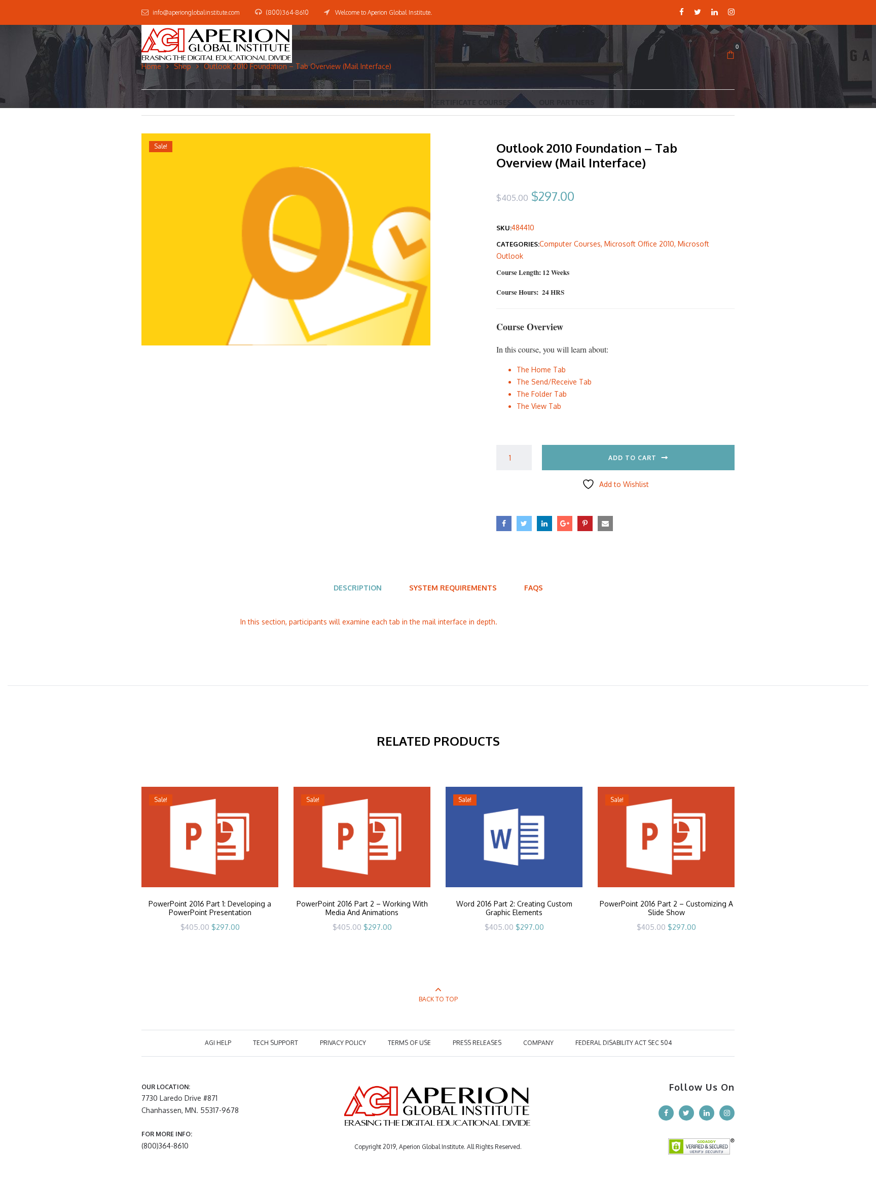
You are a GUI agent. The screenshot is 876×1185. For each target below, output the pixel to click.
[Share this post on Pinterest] (585, 523)
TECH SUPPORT (275, 1043)
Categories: (517, 244)
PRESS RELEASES (477, 1043)
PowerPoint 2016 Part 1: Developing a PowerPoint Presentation (210, 908)
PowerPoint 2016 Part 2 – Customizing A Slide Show (666, 908)
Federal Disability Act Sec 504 (623, 1043)
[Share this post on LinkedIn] (544, 523)
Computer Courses (570, 243)
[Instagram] (731, 12)
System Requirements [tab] (453, 587)
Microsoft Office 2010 (639, 243)
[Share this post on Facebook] (504, 523)
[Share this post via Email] (605, 523)
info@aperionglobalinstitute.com (196, 12)
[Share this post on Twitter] (524, 523)
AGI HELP (218, 1043)
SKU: (504, 228)
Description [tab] (358, 587)
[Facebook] (681, 12)
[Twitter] (697, 12)
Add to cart (632, 458)
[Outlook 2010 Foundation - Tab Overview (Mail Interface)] (285, 238)
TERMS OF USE (409, 1043)
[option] (210, 873)
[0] (730, 55)
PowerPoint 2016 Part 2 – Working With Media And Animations (362, 908)
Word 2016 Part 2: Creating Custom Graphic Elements (514, 908)
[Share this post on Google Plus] (564, 523)
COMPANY (538, 1043)
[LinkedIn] (714, 12)
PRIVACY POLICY (343, 1043)
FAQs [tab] (533, 587)
